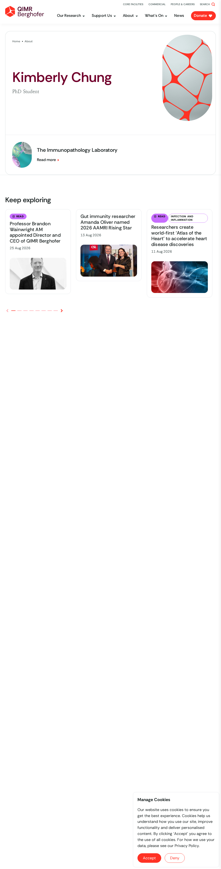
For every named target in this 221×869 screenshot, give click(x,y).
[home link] (24, 12)
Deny (174, 858)
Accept (149, 858)
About (29, 41)
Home (16, 41)
